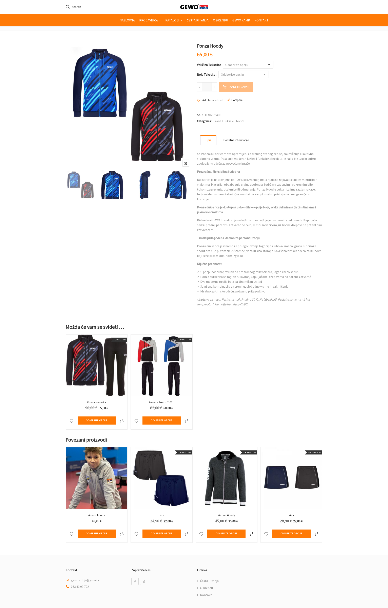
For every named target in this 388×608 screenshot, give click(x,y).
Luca (161, 515)
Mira (291, 515)
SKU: (200, 115)
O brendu (220, 20)
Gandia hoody (96, 515)
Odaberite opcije (97, 420)
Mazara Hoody (226, 515)
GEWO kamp (241, 20)
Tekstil (240, 121)
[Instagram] (143, 581)
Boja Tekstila (206, 74)
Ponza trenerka (96, 402)
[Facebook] (135, 581)
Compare (237, 100)
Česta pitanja (198, 20)
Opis (208, 140)
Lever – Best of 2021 (161, 402)
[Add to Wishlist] (71, 420)
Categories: (204, 121)
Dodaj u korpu (239, 87)
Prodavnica (148, 20)
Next (182, 185)
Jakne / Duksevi (224, 121)
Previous (74, 185)
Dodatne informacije (236, 140)
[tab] (208, 140)
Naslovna (127, 20)
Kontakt (261, 20)
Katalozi (172, 20)
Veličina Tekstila (208, 65)
